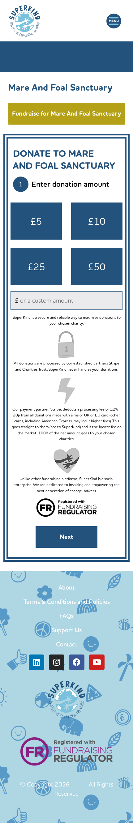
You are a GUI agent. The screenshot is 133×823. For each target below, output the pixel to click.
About (66, 587)
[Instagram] (56, 662)
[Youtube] (97, 662)
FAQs (66, 616)
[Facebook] (76, 662)
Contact (66, 644)
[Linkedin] (36, 662)
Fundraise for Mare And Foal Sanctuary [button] (66, 113)
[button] (114, 21)
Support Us (66, 630)
